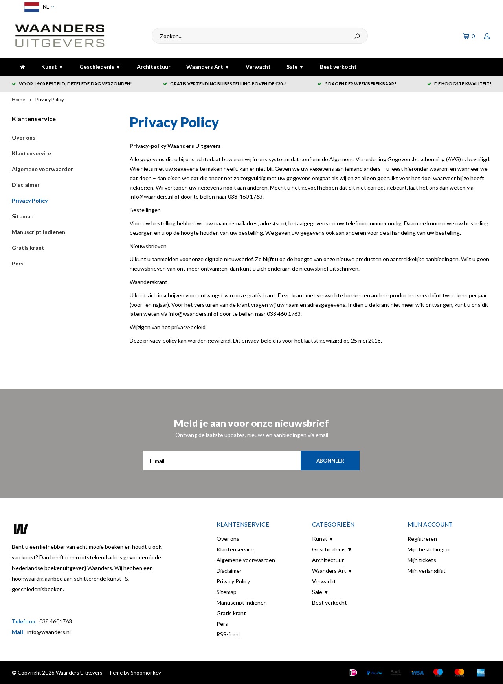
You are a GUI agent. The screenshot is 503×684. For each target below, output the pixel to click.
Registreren (422, 538)
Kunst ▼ (52, 66)
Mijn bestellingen (429, 549)
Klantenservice (31, 153)
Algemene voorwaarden (43, 169)
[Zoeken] (357, 36)
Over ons (23, 137)
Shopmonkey (146, 672)
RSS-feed (228, 634)
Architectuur (154, 66)
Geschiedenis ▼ (100, 66)
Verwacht (258, 66)
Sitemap (22, 216)
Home (18, 99)
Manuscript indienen (38, 232)
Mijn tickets (422, 560)
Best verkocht (338, 66)
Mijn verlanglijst (427, 570)
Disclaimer (26, 184)
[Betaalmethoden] (353, 672)
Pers (18, 263)
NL (45, 7)
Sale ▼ (295, 66)
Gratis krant (28, 247)
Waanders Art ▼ (208, 66)
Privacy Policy (49, 99)
